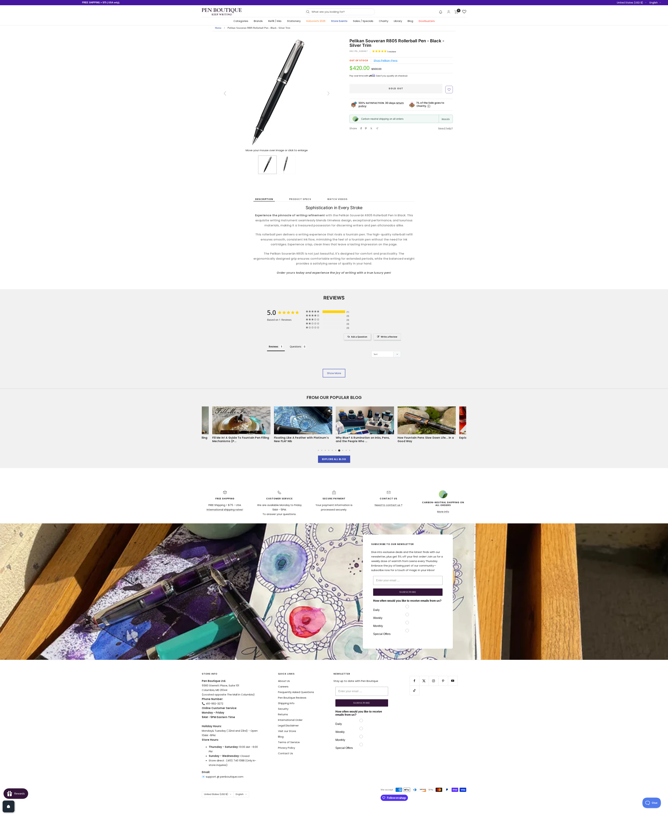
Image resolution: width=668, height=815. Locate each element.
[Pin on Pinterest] (366, 128)
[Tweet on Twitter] (371, 128)
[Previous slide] (224, 93)
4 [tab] (329, 450)
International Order (290, 720)
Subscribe (407, 592)
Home (218, 28)
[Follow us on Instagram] (433, 681)
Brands (258, 21)
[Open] (8, 806)
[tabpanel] (365, 425)
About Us (284, 681)
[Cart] (456, 12)
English (654, 2)
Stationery (294, 21)
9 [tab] (346, 450)
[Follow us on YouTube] (453, 681)
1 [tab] (318, 450)
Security (283, 709)
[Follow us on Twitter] (424, 681)
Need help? (445, 128)
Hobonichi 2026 (315, 21)
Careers (283, 686)
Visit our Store (287, 731)
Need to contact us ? (388, 505)
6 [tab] (335, 450)
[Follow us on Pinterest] (443, 681)
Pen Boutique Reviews (292, 697)
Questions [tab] (295, 346)
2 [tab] (322, 450)
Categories (240, 21)
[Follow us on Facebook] (414, 681)
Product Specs (300, 199)
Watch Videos (337, 199)
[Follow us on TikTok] (414, 690)
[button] (441, 11)
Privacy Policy (286, 748)
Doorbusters (427, 21)
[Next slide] (328, 93)
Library (398, 21)
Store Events (339, 21)
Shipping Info (286, 703)
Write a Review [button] (389, 336)
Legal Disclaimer (288, 725)
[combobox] (342, 12)
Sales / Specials (363, 21)
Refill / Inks (274, 21)
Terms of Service (289, 742)
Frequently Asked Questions (296, 692)
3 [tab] (325, 450)
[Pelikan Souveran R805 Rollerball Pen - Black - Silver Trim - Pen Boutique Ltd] (267, 164)
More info (446, 119)
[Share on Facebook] (361, 128)
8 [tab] (342, 450)
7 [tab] (339, 450)
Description (264, 199)
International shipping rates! (225, 509)
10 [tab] (349, 450)
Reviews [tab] (273, 346)
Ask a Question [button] (359, 336)
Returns (283, 714)
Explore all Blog (334, 459)
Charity (383, 21)
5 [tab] (332, 450)
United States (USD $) (630, 2)
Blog (410, 21)
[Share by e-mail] (377, 128)
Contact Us (285, 753)
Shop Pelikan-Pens (385, 60)
